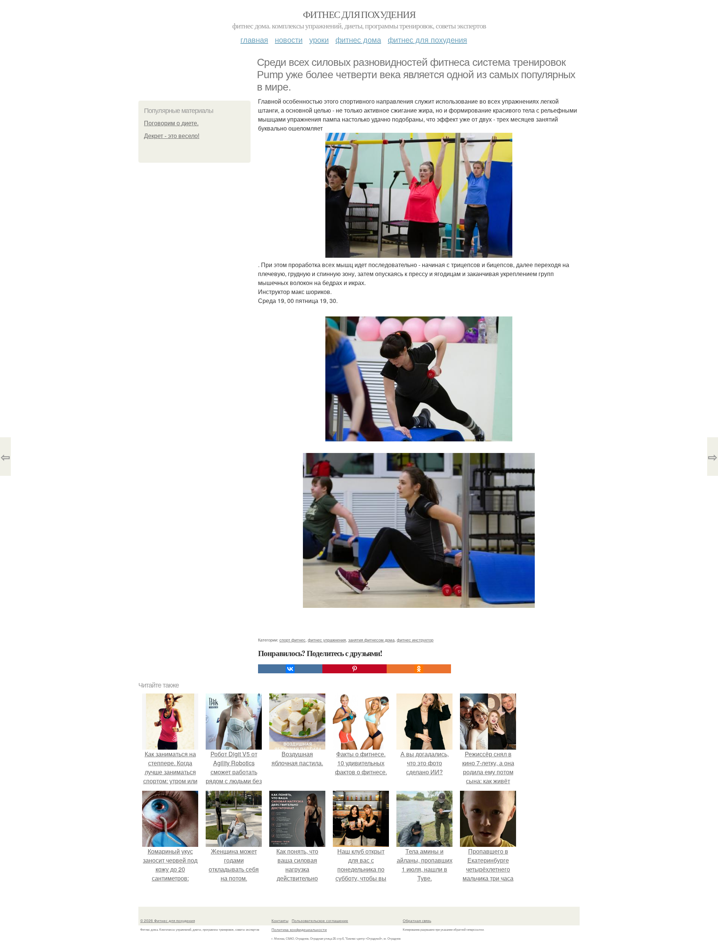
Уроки (319, 39)
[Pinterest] (354, 668)
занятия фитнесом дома (371, 640)
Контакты (279, 920)
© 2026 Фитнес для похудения (167, 920)
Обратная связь (417, 920)
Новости (289, 39)
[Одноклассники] (419, 668)
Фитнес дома (358, 39)
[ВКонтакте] (290, 668)
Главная (254, 39)
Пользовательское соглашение (320, 920)
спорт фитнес (292, 640)
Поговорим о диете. (171, 123)
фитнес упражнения (327, 640)
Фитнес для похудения (359, 14)
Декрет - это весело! (171, 136)
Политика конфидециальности (299, 929)
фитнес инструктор (415, 640)
